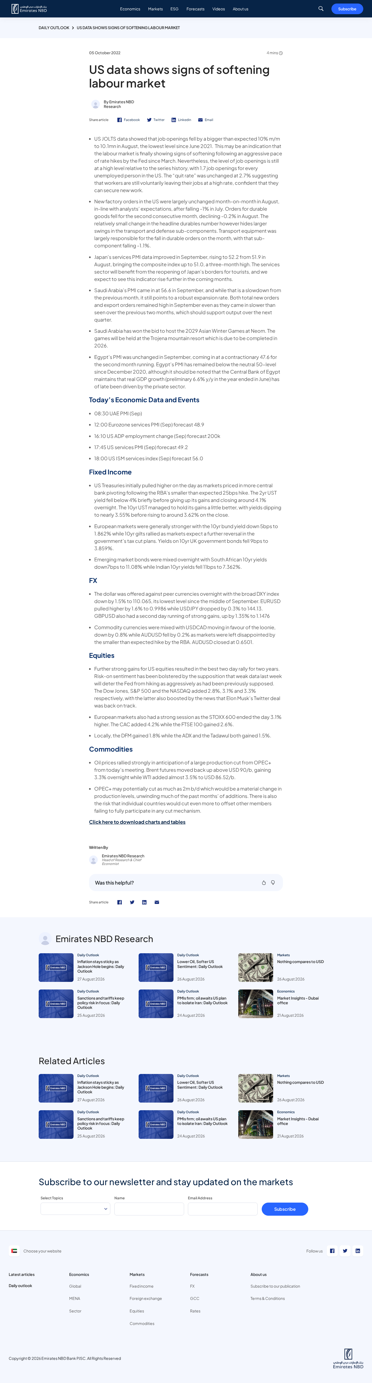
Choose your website (42, 1250)
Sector (75, 1310)
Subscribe (347, 8)
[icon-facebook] (119, 902)
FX (192, 1286)
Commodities (142, 1323)
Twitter (159, 120)
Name (119, 1198)
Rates (195, 1310)
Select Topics (52, 1198)
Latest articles (22, 1274)
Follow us (314, 1250)
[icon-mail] (157, 902)
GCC (194, 1298)
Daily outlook (20, 1285)
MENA (74, 1298)
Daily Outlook (54, 27)
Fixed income (142, 1286)
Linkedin (184, 120)
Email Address (200, 1198)
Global (75, 1286)
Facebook (132, 120)
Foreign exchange (146, 1298)
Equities (137, 1310)
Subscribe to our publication (275, 1286)
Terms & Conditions (268, 1298)
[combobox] (75, 1209)
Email (209, 120)
